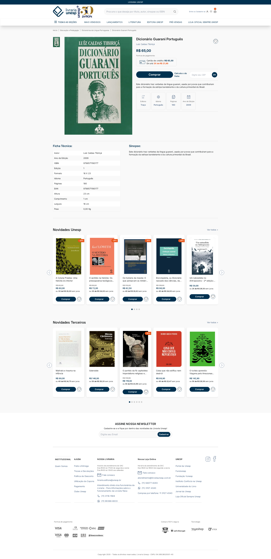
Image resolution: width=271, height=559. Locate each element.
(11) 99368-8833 (109, 501)
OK (214, 74)
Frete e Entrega (81, 466)
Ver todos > (212, 229)
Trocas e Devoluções (84, 471)
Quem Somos (61, 466)
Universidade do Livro (186, 486)
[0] (215, 12)
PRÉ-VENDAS (175, 22)
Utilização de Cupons (84, 481)
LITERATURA (135, 22)
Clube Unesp (80, 491)
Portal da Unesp (183, 466)
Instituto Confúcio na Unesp (189, 481)
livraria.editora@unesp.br (109, 480)
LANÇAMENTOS (115, 22)
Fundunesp (181, 471)
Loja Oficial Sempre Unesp (188, 496)
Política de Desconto (83, 476)
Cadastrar (164, 434)
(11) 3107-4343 (149, 488)
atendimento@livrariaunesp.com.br (154, 478)
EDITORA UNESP (155, 22)
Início (55, 30)
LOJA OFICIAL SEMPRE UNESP (203, 22)
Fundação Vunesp (184, 476)
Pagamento (79, 486)
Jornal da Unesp (183, 491)
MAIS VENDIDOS (92, 22)
